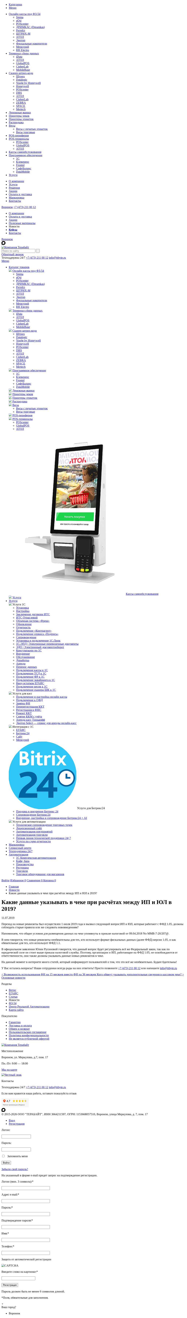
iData (19, 56)
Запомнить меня (17, 1156)
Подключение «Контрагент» (33, 630)
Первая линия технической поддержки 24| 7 (43, 838)
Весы (12, 125)
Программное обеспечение (25, 155)
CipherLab (22, 66)
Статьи (13, 996)
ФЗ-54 (12, 1003)
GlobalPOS (22, 63)
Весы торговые (25, 132)
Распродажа (16, 122)
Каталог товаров (19, 267)
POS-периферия (19, 135)
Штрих (20, 76)
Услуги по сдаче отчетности (33, 841)
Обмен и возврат (19, 1028)
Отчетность (23, 627)
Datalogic (21, 79)
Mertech (21, 109)
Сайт (19, 736)
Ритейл (20, 30)
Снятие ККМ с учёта (29, 716)
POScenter (22, 23)
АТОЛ (20, 37)
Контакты (15, 200)
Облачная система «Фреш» (32, 620)
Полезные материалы (22, 223)
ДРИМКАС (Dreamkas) (30, 27)
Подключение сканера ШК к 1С (36, 689)
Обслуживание (25, 657)
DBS (19, 92)
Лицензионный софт (29, 828)
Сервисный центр (20, 847)
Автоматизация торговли (32, 834)
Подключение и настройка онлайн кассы (41, 696)
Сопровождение (26, 637)
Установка (22, 607)
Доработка (22, 660)
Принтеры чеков (19, 115)
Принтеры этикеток (21, 119)
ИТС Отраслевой (27, 617)
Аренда (20, 663)
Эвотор (20, 40)
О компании (16, 181)
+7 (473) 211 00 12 (25, 207)
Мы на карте (9, 1069)
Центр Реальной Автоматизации (29, 1006)
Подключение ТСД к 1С (31, 673)
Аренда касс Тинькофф (30, 719)
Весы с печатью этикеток (32, 129)
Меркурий (22, 46)
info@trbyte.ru (57, 257)
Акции (13, 191)
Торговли (22, 870)
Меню (12, 7)
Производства (25, 864)
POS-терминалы (19, 138)
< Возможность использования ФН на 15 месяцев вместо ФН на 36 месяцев (49, 974)
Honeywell (22, 86)
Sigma (19, 17)
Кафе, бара (22, 861)
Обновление (24, 624)
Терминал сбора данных (24, 53)
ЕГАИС (21, 730)
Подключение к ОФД (29, 700)
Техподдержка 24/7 (21, 851)
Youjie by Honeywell (28, 83)
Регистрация (16, 1123)
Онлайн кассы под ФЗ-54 (24, 14)
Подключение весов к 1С (31, 686)
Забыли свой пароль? (14, 1169)
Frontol (20, 165)
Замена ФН (23, 703)
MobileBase (23, 69)
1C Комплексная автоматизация (36, 857)
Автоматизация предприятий (34, 831)
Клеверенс (22, 161)
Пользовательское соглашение (27, 1032)
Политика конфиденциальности (29, 1035)
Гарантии (15, 1022)
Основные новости (13, 977)
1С (18, 158)
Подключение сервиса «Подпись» (37, 634)
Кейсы (13, 229)
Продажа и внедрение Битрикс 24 (37, 811)
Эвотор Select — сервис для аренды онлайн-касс (46, 723)
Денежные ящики (20, 112)
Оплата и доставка (20, 194)
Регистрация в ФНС (28, 709)
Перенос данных (26, 666)
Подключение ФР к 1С (30, 676)
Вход (12, 1120)
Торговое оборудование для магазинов (40, 874)
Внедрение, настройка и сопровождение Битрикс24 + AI (51, 818)
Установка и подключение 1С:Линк (38, 640)
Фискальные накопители (31, 43)
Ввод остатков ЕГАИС (30, 683)
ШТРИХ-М (23, 33)
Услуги (13, 174)
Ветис (12, 990)
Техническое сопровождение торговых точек (44, 824)
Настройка (22, 611)
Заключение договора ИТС (33, 614)
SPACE (20, 106)
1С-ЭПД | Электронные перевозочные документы (47, 643)
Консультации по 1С (29, 650)
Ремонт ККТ (24, 713)
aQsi (18, 20)
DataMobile (23, 171)
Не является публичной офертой (29, 1038)
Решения (14, 187)
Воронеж (7, 207)
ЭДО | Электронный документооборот (40, 647)
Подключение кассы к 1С (32, 670)
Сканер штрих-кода (21, 73)
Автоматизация (18, 854)
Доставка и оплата (20, 1025)
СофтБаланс (23, 168)
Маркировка (16, 197)
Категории (15, 4)
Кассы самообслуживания (25, 152)
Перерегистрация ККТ (30, 706)
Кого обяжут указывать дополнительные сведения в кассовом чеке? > (140, 974)
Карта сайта (16, 1009)
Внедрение (23, 653)
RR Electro (22, 50)
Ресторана (22, 867)
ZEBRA (21, 102)
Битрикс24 (22, 733)
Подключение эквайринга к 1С (35, 680)
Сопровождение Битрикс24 (33, 814)
